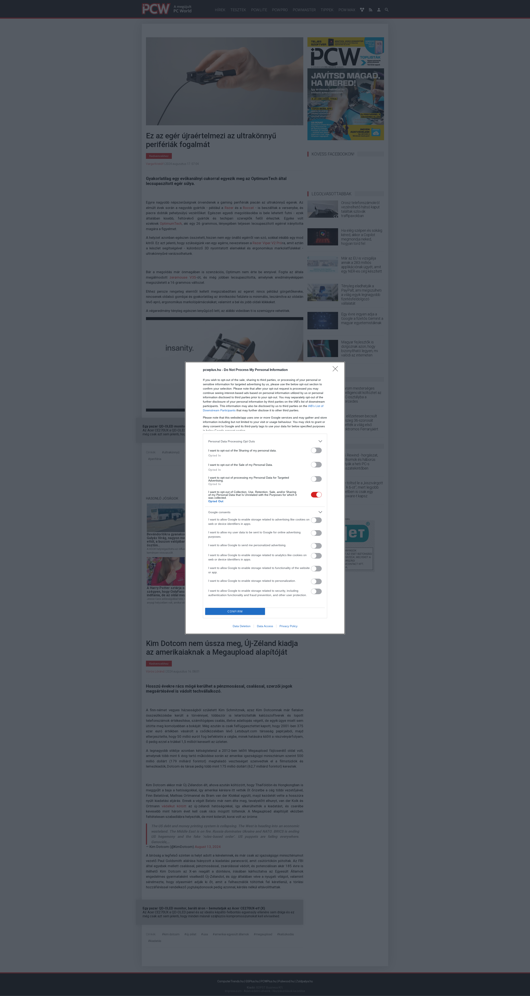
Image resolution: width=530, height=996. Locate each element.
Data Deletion (242, 626)
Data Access (265, 626)
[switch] (316, 450)
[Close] (337, 370)
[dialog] (265, 498)
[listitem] (265, 441)
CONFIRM (235, 611)
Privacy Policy (288, 626)
